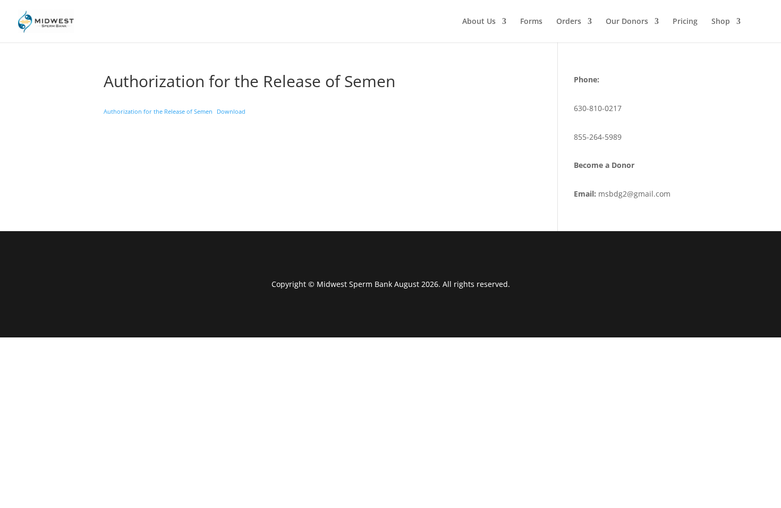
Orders (568, 22)
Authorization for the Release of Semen (158, 111)
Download (231, 111)
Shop (720, 22)
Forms (531, 22)
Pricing (685, 22)
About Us (479, 22)
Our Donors (627, 22)
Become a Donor (604, 165)
